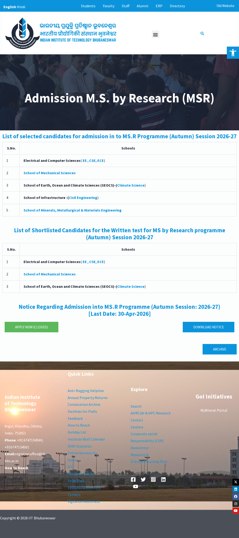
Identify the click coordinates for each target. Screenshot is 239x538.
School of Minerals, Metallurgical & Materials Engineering (73, 210)
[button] (233, 53)
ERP (159, 5)
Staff (125, 5)
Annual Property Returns (88, 397)
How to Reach (79, 425)
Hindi (21, 6)
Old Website (225, 5)
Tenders (74, 494)
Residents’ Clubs (81, 473)
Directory (177, 5)
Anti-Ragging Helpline (86, 390)
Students (88, 5)
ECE (100, 261)
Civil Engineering (83, 197)
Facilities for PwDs (82, 411)
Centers (137, 427)
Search (136, 406)
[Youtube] (235, 510)
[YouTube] (135, 486)
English (10, 6)
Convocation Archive (84, 404)
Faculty (108, 5)
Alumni (142, 5)
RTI (71, 467)
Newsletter (140, 447)
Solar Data (76, 480)
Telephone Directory (84, 487)
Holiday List (77, 432)
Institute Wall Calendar (86, 439)
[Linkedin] (235, 489)
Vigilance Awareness (84, 501)
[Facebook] (235, 496)
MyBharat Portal (213, 410)
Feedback (75, 418)
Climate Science (130, 185)
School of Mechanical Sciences (50, 172)
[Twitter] (143, 479)
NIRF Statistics (80, 446)
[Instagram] (235, 503)
